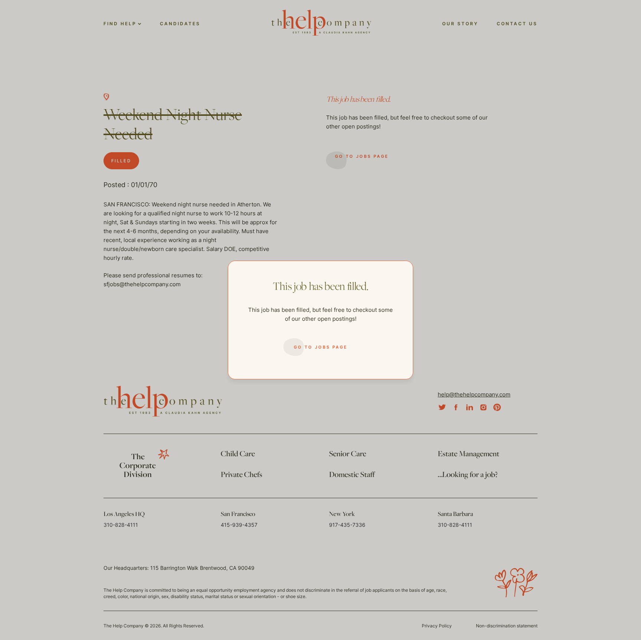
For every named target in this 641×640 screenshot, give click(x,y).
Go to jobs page (321, 347)
